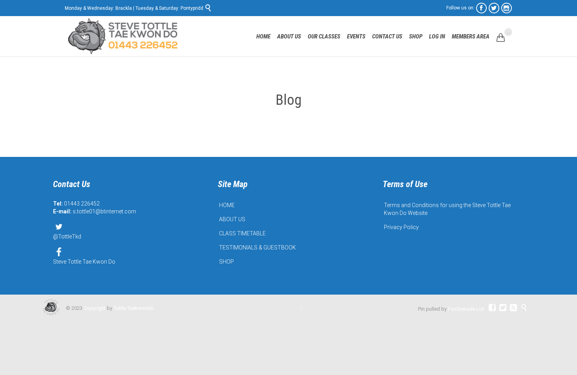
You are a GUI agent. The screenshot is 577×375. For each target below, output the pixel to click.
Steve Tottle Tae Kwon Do (84, 261)
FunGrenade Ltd (466, 309)
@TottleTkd (67, 236)
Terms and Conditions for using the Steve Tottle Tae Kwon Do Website (447, 209)
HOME (227, 205)
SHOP (226, 261)
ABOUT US (232, 219)
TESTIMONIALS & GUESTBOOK (257, 247)
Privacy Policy (401, 227)
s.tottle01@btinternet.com (104, 211)
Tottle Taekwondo (133, 308)
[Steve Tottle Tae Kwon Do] (124, 36)
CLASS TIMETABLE (242, 233)
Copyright (95, 308)
